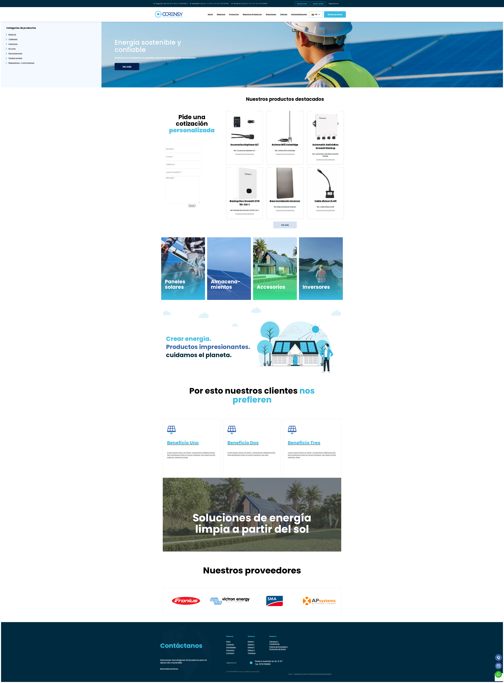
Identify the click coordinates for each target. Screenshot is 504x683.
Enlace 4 (251, 650)
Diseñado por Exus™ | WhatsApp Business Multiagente (312, 674)
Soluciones (271, 14)
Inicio (210, 14)
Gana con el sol (335, 14)
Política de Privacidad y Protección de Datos (278, 648)
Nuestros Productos (252, 14)
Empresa (221, 14)
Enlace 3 (251, 647)
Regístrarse (302, 3)
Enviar (191, 206)
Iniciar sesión (318, 3)
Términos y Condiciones (274, 642)
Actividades (231, 647)
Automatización (299, 14)
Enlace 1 (251, 641)
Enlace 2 (251, 644)
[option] (302, 53)
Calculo (283, 14)
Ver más (126, 66)
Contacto (230, 653)
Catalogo (230, 644)
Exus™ (290, 674)
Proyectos (234, 14)
